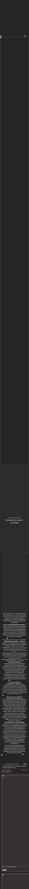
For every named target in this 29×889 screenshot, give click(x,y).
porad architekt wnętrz (21, 767)
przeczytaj (4, 870)
